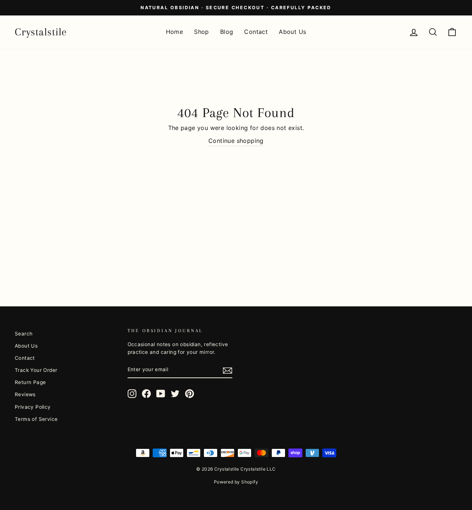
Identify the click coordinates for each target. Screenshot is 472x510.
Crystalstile (41, 32)
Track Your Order (36, 370)
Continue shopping (236, 140)
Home (174, 31)
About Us (292, 31)
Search (23, 334)
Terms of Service (36, 419)
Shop (201, 31)
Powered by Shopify (236, 482)
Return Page (30, 382)
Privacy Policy (33, 407)
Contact (256, 31)
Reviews (25, 394)
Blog (226, 31)
